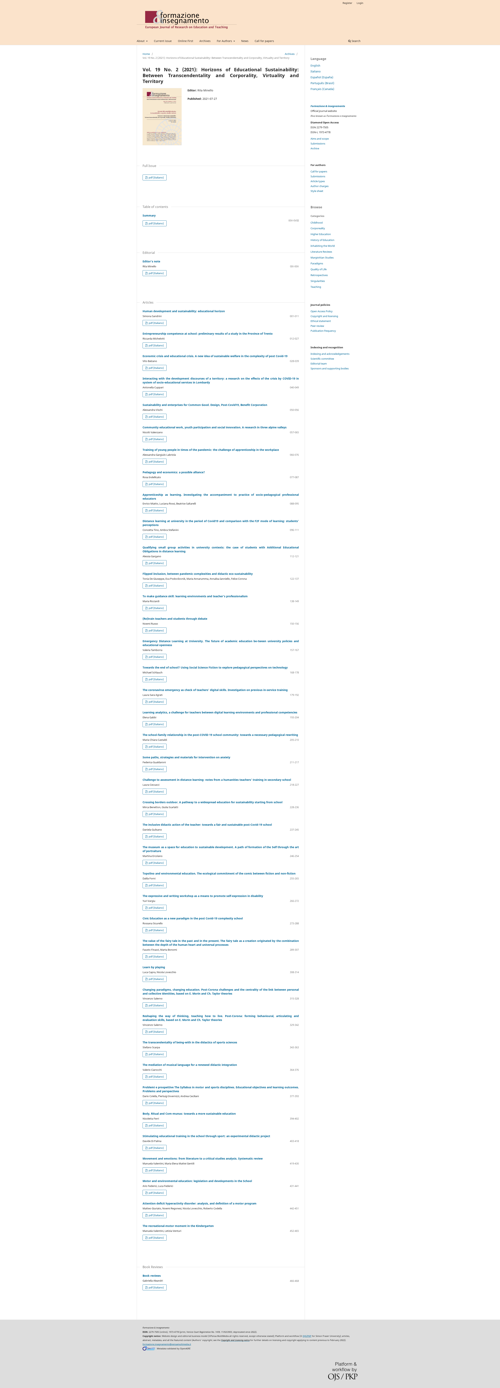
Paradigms (317, 263)
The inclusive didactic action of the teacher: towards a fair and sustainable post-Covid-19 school (207, 824)
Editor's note (151, 261)
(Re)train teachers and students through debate (175, 618)
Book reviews (152, 1275)
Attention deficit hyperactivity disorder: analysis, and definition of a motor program (199, 1203)
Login (360, 3)
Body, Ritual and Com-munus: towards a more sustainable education (189, 1113)
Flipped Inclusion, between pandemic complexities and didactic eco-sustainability (198, 574)
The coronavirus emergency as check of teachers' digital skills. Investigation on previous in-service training (215, 690)
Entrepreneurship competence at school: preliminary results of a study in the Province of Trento (208, 333)
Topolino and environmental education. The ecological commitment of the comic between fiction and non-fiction (219, 873)
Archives (205, 41)
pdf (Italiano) (156, 177)
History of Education (322, 240)
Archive (315, 148)
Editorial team (319, 363)
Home (146, 54)
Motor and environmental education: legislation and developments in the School (197, 1181)
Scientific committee (322, 358)
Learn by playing (154, 967)
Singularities (318, 281)
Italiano (316, 71)
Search (356, 41)
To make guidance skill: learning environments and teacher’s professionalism (195, 596)
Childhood (317, 222)
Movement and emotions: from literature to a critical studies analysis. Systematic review (203, 1158)
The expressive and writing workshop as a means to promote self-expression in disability (203, 896)
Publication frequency (323, 331)
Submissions (318, 143)
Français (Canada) (322, 89)
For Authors (225, 41)
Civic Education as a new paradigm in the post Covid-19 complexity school (193, 918)
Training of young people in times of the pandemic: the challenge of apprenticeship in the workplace (211, 450)
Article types (318, 181)
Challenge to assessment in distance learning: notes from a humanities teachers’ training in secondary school (217, 780)
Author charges (320, 186)
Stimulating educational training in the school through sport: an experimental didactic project (206, 1136)
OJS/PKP (307, 1336)
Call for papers (264, 41)
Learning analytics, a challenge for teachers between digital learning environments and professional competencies (220, 712)
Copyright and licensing (324, 316)
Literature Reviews (321, 251)
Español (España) (322, 77)
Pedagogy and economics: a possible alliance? (174, 472)
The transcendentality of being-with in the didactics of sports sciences (190, 1042)
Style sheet (317, 191)
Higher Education (321, 234)
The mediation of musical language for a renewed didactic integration (190, 1065)
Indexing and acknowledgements (330, 354)
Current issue (163, 41)
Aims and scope (320, 138)
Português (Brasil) (322, 83)
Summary (149, 215)
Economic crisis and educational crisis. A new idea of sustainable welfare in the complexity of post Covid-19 (215, 356)
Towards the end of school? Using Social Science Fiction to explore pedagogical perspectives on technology (215, 667)
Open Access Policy (322, 311)
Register (347, 3)
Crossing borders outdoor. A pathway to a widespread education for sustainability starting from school (212, 802)
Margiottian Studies (322, 257)
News (244, 41)
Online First (185, 41)
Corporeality (318, 228)
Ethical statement (321, 321)
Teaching (316, 287)
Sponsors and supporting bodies (330, 368)
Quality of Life (319, 269)
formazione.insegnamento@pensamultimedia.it (167, 1344)
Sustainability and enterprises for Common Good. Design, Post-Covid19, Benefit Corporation (205, 405)
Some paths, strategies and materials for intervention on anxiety (186, 757)
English (315, 65)
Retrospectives (319, 275)
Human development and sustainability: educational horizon (184, 311)
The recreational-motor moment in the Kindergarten (178, 1226)
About (141, 41)
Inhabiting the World (323, 246)
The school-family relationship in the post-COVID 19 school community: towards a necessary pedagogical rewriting (220, 735)
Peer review (317, 326)
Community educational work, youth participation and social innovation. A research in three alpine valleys (215, 427)
